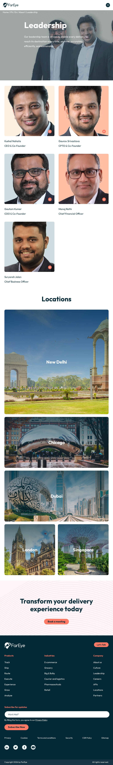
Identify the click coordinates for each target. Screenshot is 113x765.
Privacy (7, 738)
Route (7, 673)
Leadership (31, 12)
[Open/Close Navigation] (108, 5)
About (22, 12)
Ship (6, 667)
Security (69, 738)
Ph (11, 12)
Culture (96, 667)
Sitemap (105, 738)
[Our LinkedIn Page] (6, 747)
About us (97, 662)
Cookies (24, 738)
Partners (97, 695)
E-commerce (50, 662)
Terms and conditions (46, 738)
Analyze (8, 695)
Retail (47, 690)
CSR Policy (87, 738)
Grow (7, 690)
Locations (98, 690)
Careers (97, 678)
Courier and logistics (54, 678)
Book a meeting (56, 621)
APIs (95, 684)
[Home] (10, 5)
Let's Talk (101, 644)
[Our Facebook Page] (24, 747)
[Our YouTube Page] (33, 747)
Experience (10, 684)
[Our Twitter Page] (15, 747)
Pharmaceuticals (52, 684)
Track (7, 662)
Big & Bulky (49, 673)
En (16, 12)
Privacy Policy (41, 720)
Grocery (48, 667)
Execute (8, 678)
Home (6, 12)
